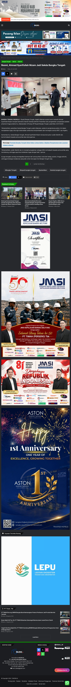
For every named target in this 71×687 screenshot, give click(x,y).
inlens (4, 69)
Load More (35, 637)
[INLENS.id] (35, 25)
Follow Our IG (63, 683)
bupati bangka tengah (28, 170)
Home (4, 57)
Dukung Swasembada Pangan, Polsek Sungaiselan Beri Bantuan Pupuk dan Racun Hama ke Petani (11, 202)
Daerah (9, 57)
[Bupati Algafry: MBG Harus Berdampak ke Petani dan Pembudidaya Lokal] (59, 193)
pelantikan (43, 170)
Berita (14, 61)
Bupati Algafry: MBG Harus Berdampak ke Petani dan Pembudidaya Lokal (56, 202)
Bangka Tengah (6, 61)
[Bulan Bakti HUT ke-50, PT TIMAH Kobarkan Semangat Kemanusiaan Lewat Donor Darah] (65, 622)
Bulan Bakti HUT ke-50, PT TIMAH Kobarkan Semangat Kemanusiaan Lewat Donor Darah (27, 620)
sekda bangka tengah (58, 170)
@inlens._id (59, 645)
